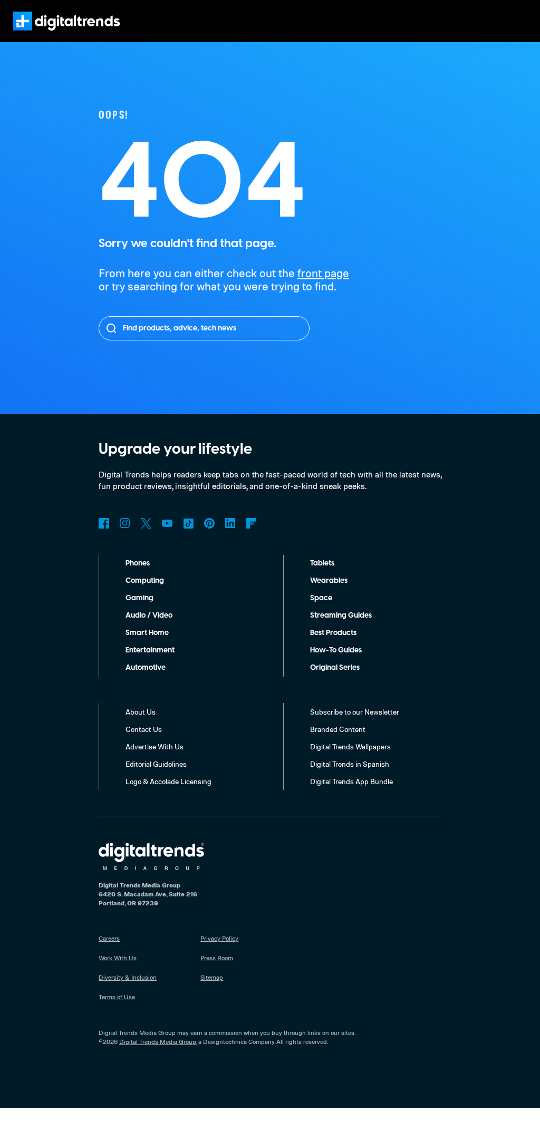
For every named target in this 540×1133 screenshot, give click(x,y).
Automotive (146, 667)
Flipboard (251, 523)
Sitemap (211, 977)
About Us (141, 711)
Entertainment (150, 650)
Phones (138, 563)
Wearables (329, 580)
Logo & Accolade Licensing (168, 781)
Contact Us (144, 729)
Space (321, 598)
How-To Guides (336, 650)
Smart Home (147, 633)
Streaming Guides (341, 615)
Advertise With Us (155, 746)
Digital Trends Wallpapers (350, 746)
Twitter (146, 523)
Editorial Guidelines (156, 763)
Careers (109, 938)
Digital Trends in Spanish (349, 763)
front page (323, 273)
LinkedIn (230, 523)
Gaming (139, 598)
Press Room (216, 958)
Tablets (322, 563)
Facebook (104, 523)
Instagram (125, 523)
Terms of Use (117, 997)
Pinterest (209, 523)
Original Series (335, 667)
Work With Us (118, 958)
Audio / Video (149, 615)
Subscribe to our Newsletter (354, 711)
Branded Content (337, 729)
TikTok (188, 523)
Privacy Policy (219, 938)
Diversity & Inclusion (128, 977)
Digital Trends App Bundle (351, 781)
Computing (145, 580)
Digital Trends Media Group (157, 1042)
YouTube (167, 523)
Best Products (333, 633)
